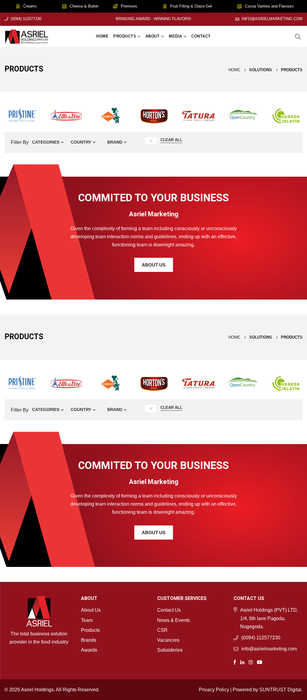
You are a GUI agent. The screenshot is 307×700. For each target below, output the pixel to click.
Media (175, 36)
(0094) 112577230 (26, 19)
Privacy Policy (214, 689)
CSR (162, 630)
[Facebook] (235, 661)
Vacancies (168, 640)
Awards (89, 650)
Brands (88, 640)
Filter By (19, 142)
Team (87, 620)
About (152, 36)
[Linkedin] (242, 661)
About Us (153, 264)
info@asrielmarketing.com (272, 19)
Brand (114, 142)
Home (102, 36)
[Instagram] (251, 661)
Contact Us (169, 610)
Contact (201, 36)
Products (124, 36)
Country (81, 142)
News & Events (173, 620)
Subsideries (170, 650)
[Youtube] (259, 661)
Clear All (171, 140)
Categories (45, 142)
